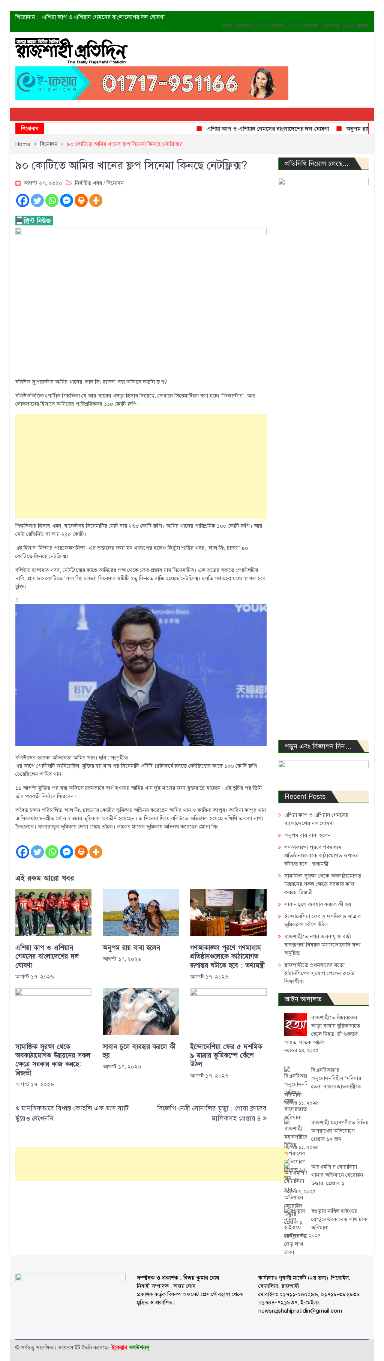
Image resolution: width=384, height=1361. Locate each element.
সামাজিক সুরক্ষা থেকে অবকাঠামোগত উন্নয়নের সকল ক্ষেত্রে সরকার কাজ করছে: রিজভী (52, 1060)
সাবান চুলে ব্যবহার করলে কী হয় (139, 1051)
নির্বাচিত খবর (88, 183)
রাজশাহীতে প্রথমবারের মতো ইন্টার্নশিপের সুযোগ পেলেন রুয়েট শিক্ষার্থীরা (319, 973)
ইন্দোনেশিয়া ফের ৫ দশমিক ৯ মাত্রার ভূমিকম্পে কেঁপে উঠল (226, 1056)
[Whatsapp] (51, 200)
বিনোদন (115, 183)
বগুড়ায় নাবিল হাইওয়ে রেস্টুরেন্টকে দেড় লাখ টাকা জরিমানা (340, 1219)
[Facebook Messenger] (66, 200)
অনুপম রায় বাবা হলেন (355, 129)
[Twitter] (37, 200)
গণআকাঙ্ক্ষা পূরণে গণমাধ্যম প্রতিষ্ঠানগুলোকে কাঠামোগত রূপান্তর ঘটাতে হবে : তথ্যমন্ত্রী (227, 957)
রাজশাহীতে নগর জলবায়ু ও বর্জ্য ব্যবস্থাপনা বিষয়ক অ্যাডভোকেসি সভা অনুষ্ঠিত (322, 944)
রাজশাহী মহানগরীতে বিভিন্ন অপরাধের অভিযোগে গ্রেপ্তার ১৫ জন (340, 1130)
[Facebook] (22, 200)
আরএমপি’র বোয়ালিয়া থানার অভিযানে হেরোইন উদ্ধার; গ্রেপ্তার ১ (337, 1175)
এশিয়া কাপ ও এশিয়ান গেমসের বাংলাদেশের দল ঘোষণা (103, 17)
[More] (95, 200)
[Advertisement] (141, 466)
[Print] (81, 200)
